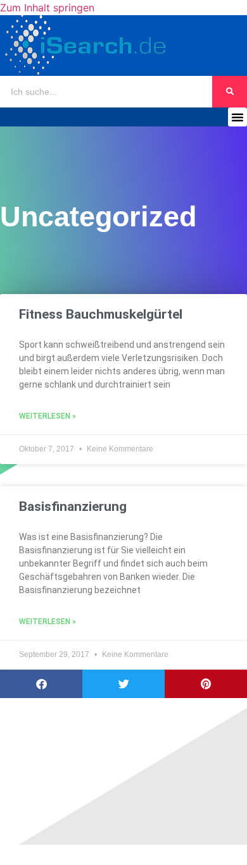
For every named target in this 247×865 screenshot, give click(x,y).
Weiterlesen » (47, 416)
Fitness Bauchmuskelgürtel (100, 314)
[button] (237, 116)
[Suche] (229, 91)
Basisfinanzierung (73, 506)
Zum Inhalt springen (47, 7)
